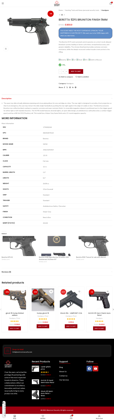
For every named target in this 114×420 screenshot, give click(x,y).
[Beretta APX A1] (19, 246)
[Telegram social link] (75, 87)
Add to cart (76, 71)
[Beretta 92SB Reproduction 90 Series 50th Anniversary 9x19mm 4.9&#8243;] (56, 246)
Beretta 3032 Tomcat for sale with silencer (91, 257)
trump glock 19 (43, 313)
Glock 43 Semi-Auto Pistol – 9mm (47, 393)
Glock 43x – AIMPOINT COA (71, 313)
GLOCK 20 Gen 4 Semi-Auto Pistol (99, 314)
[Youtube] (95, 368)
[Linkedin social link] (72, 87)
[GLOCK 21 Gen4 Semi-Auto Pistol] (35, 383)
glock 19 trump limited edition (15, 314)
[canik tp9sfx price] (35, 371)
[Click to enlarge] (5, 48)
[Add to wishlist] (23, 291)
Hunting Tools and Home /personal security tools (82, 10)
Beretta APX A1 (7, 257)
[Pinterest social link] (70, 87)
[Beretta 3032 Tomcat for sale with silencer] (93, 246)
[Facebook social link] (64, 87)
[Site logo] (57, 3)
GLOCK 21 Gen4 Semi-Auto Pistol (47, 381)
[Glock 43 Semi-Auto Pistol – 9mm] (35, 395)
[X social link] (67, 87)
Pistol (18, 318)
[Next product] (64, 15)
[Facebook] (89, 368)
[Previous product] (60, 15)
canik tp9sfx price (46, 368)
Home (61, 10)
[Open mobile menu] (3, 3)
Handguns (105, 10)
